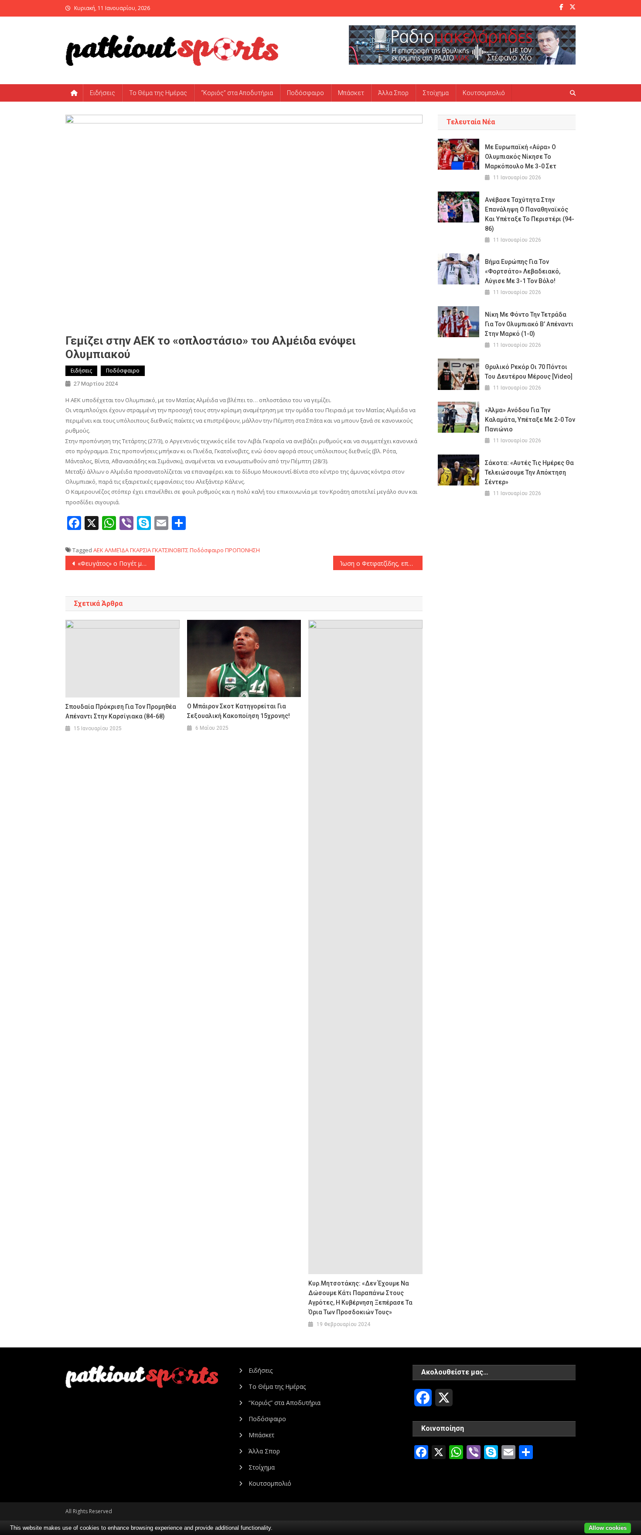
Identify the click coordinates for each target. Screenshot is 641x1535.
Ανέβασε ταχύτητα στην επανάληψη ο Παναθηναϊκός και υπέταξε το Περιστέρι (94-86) (529, 214)
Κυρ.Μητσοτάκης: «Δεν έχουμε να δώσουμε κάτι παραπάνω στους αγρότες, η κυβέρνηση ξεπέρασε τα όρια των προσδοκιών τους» (360, 1298)
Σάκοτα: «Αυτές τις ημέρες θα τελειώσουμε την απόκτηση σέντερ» (529, 472)
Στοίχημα (436, 92)
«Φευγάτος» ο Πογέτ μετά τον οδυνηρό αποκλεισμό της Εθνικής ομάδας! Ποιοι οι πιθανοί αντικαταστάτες (116, 563)
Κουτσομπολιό (484, 92)
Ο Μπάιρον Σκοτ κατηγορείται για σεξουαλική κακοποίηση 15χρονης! (238, 711)
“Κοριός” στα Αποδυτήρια (237, 92)
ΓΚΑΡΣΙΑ (140, 550)
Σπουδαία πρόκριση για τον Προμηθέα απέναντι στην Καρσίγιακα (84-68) (120, 711)
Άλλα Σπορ (393, 92)
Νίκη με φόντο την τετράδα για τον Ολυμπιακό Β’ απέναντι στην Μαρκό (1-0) (529, 324)
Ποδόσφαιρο (305, 92)
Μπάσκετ (351, 92)
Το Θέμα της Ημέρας (158, 92)
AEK (98, 550)
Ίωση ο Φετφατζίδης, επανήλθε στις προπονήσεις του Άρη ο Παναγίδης (381, 563)
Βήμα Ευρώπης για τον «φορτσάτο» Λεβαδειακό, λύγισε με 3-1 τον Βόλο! (522, 271)
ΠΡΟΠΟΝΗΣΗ (242, 550)
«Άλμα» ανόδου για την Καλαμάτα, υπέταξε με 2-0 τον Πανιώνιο (530, 420)
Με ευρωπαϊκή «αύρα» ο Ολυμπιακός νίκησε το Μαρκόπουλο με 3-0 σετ (520, 157)
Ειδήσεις (102, 92)
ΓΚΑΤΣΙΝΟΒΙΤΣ (170, 550)
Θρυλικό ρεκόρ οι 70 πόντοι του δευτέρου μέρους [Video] (529, 371)
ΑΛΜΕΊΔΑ (117, 550)
